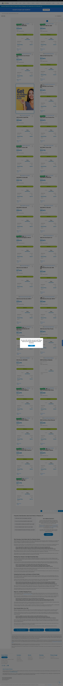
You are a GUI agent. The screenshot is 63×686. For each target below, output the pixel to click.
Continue (31, 345)
